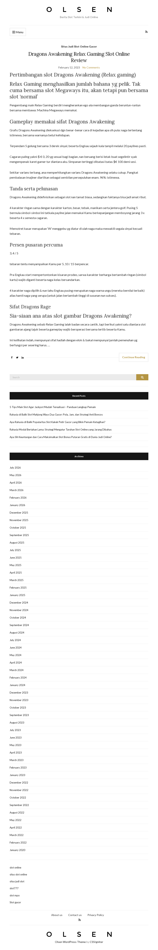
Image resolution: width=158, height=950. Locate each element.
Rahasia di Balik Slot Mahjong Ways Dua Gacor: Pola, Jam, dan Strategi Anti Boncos (56, 414)
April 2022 (16, 827)
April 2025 (16, 572)
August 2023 (17, 722)
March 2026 (17, 490)
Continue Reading (133, 357)
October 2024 (18, 617)
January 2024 (17, 685)
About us (56, 915)
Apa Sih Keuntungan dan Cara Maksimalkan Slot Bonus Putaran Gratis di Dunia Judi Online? (61, 437)
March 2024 (17, 670)
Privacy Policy (95, 915)
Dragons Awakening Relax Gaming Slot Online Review (79, 57)
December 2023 (19, 692)
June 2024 (16, 647)
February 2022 (18, 842)
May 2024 (15, 655)
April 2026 (16, 482)
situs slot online (18, 874)
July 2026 (15, 467)
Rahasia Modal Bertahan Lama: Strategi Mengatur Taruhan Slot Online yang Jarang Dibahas (61, 429)
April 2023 (16, 752)
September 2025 (19, 535)
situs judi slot (17, 881)
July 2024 (15, 640)
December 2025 (19, 512)
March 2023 (17, 760)
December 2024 (19, 602)
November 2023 (19, 700)
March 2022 (17, 835)
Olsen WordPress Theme (70, 941)
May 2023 (15, 745)
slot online (15, 867)
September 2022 (19, 805)
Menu (19, 32)
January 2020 (17, 850)
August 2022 (17, 812)
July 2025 (15, 550)
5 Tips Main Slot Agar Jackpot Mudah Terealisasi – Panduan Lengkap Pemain (53, 407)
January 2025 (17, 595)
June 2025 (16, 557)
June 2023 (16, 737)
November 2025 (19, 520)
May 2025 (15, 565)
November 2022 (19, 790)
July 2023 (15, 730)
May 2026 (15, 475)
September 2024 (19, 625)
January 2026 (17, 505)
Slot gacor (15, 902)
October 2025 (18, 527)
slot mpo (15, 895)
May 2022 (15, 820)
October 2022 (18, 797)
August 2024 (17, 632)
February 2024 (18, 677)
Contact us (75, 915)
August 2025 (17, 542)
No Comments (91, 67)
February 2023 (18, 767)
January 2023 (17, 775)
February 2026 (18, 497)
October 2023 (18, 707)
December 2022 (19, 782)
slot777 (14, 888)
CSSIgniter (96, 941)
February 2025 (18, 587)
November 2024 (19, 610)
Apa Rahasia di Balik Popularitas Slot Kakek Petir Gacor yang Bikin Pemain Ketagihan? (57, 422)
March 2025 (17, 580)
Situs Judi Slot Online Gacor (79, 46)
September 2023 (19, 715)
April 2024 (16, 662)
